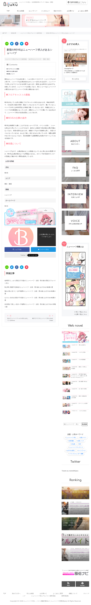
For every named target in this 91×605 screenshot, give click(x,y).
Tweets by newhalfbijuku (70, 471)
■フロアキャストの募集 (13, 69)
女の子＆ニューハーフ (35, 59)
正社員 (73, 444)
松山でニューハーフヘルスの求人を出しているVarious (17, 319)
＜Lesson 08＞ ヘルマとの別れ (78, 352)
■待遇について (11, 74)
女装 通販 (71, 441)
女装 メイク (80, 441)
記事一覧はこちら (81, 314)
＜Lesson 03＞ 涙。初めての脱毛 (79, 388)
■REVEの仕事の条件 (12, 71)
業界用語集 (65, 596)
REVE (6, 206)
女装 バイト (83, 437)
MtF (80, 444)
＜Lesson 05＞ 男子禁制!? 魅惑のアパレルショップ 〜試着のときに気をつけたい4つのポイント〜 (79, 376)
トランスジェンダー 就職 (76, 453)
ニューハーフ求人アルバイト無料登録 (16, 59)
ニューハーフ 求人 (71, 437)
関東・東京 (46, 59)
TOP (8, 11)
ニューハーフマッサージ (76, 447)
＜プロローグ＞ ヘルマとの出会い (79, 410)
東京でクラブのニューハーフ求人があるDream (42, 319)
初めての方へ (58, 11)
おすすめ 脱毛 (70, 450)
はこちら (78, 2)
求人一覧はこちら (81, 312)
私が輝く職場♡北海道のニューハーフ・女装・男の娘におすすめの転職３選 (29, 287)
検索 (85, 424)
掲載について (73, 593)
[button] (45, 26)
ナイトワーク (82, 450)
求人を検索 (20, 11)
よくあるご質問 (83, 11)
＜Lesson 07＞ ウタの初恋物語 (78, 359)
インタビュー (45, 11)
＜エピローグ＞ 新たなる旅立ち (78, 345)
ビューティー (33, 11)
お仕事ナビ (70, 11)
